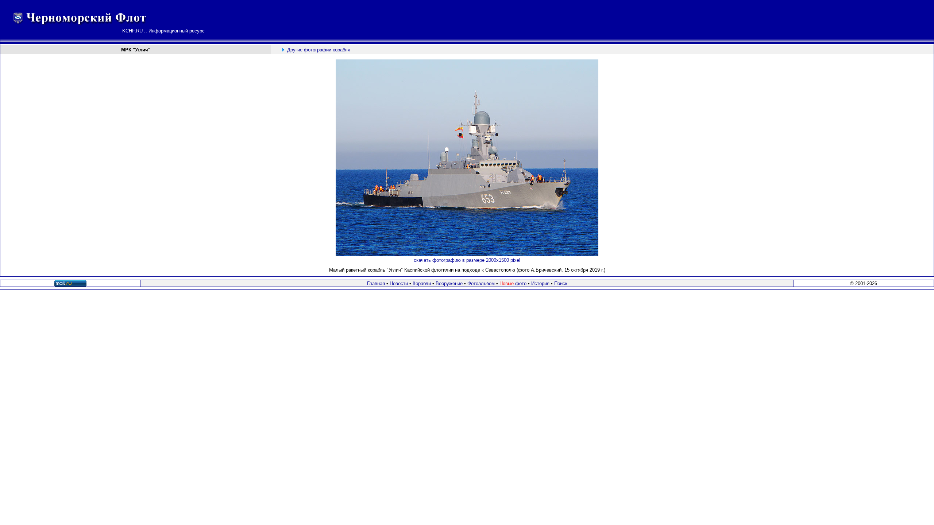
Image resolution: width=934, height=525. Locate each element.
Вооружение (449, 283)
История (540, 283)
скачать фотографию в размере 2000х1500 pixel (467, 260)
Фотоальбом (481, 283)
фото (512, 283)
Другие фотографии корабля (318, 49)
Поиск (560, 283)
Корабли (422, 283)
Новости (399, 283)
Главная (376, 283)
